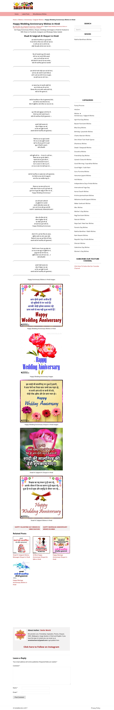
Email (15, 692)
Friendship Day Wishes (82, 156)
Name (15, 688)
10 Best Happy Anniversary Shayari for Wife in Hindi (40, 557)
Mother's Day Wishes (81, 211)
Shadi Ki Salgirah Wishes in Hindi (24, 27)
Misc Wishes (78, 207)
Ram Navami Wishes (81, 235)
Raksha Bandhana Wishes (83, 39)
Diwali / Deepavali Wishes (82, 148)
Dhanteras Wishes (80, 144)
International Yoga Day (82, 187)
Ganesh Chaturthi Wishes (82, 160)
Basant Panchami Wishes (82, 124)
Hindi (76, 109)
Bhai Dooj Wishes (80, 128)
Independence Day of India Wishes (85, 183)
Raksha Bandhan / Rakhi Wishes (85, 231)
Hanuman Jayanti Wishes (82, 175)
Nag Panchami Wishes (81, 215)
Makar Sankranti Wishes (82, 203)
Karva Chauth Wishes (81, 191)
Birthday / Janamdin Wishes (83, 132)
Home (16, 14)
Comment (16, 666)
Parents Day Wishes (81, 227)
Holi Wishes (78, 179)
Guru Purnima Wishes (81, 171)
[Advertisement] (41, 608)
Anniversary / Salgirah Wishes (33, 19)
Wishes (20, 19)
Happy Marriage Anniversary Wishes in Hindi (55, 528)
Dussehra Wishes (80, 152)
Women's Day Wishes (81, 251)
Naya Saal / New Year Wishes (84, 223)
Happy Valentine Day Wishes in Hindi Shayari (27, 528)
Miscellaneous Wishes (39, 14)
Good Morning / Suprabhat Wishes (86, 164)
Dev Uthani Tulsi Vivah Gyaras (84, 140)
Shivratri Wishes (79, 243)
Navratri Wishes (79, 219)
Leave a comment (37, 27)
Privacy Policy (95, 708)
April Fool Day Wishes (81, 120)
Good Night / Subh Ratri (82, 167)
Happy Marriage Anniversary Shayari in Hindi (60, 557)
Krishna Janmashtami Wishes (84, 195)
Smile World (17, 26)
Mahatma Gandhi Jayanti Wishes (85, 199)
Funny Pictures (79, 106)
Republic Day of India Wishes (84, 239)
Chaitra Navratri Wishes (82, 136)
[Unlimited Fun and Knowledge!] (23, 8)
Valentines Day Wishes (82, 247)
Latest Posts (25, 14)
